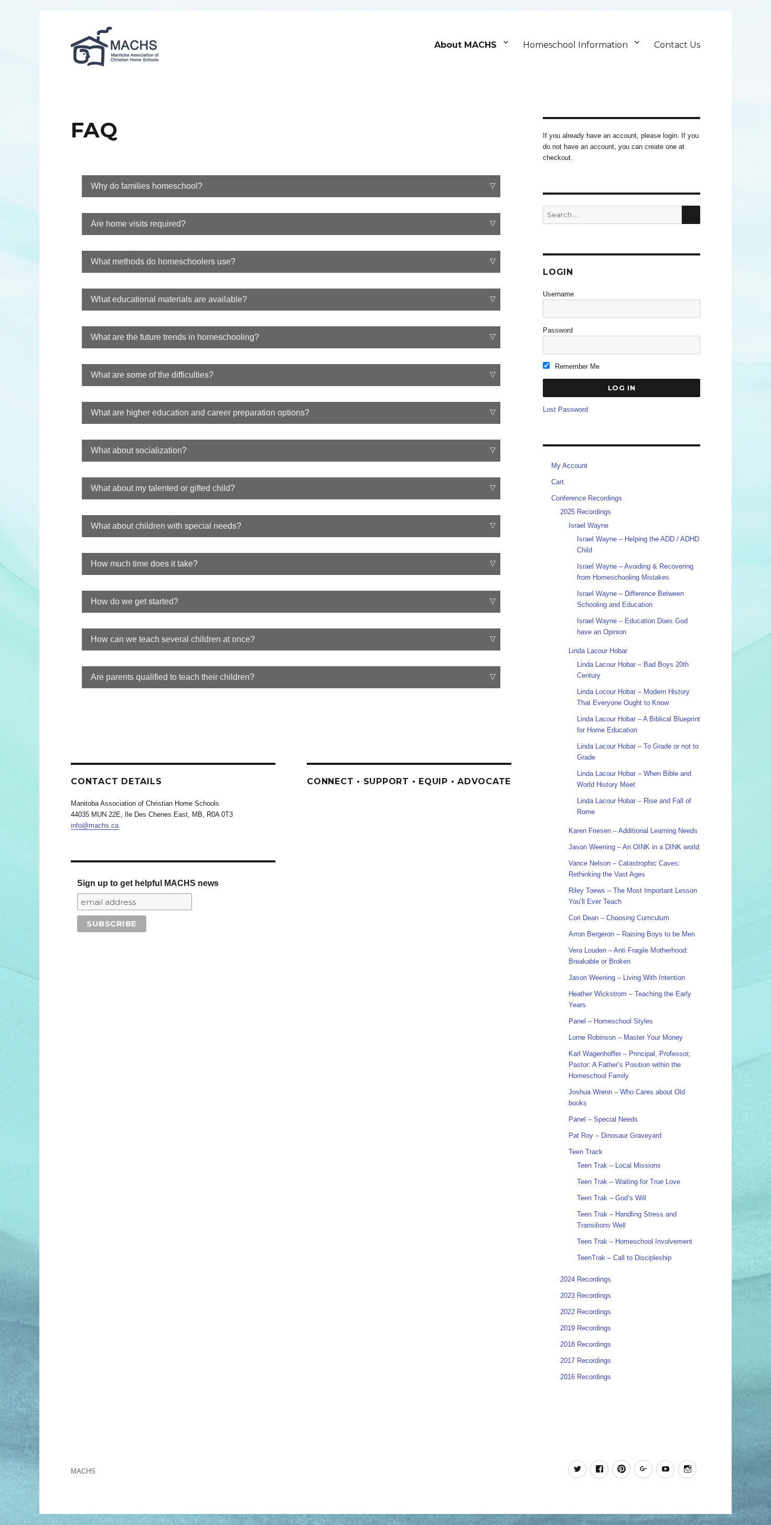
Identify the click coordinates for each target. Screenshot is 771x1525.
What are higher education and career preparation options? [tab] (200, 412)
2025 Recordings (585, 512)
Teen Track (586, 1152)
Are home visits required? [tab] (138, 223)
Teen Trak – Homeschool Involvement (634, 1241)
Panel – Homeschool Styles (611, 1021)
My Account (569, 466)
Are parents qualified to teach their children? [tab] (172, 677)
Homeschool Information (575, 45)
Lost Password (565, 409)
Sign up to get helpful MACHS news (148, 883)
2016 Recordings (585, 1377)
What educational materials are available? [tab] (169, 299)
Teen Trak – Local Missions (619, 1165)
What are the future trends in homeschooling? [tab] (175, 337)
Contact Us (677, 45)
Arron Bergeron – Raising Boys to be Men (632, 934)
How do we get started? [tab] (134, 601)
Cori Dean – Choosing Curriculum (619, 918)
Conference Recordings (586, 498)
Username (558, 294)
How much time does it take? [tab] (144, 563)
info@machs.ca (95, 825)
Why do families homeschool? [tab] (146, 186)
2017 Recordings (585, 1360)
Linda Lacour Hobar (598, 651)
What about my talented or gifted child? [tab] (163, 488)
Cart (557, 482)
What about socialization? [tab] (139, 450)
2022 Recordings (585, 1312)
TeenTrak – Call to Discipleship (624, 1258)
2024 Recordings (585, 1279)
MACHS (83, 1471)
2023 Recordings (585, 1295)
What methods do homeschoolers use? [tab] (163, 261)
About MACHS (465, 45)
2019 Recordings (585, 1328)
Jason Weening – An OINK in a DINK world (634, 847)
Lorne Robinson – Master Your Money (626, 1037)
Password (558, 330)
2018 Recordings (585, 1344)
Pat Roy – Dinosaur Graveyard (615, 1135)
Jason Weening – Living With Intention (627, 978)
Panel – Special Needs (603, 1119)
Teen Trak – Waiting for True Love (628, 1182)
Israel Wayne (588, 525)
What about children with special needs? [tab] (166, 525)
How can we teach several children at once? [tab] (173, 639)
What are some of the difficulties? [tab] (152, 374)
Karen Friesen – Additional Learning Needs (633, 831)
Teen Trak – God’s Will (611, 1198)
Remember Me (576, 366)
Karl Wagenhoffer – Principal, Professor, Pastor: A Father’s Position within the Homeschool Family (629, 1065)
